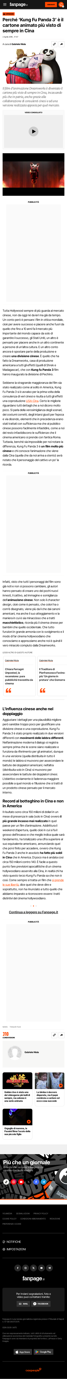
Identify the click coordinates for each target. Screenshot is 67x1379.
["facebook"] (36, 1182)
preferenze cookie (11, 1224)
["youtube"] (21, 1182)
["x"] (29, 1182)
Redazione (55, 1218)
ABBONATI (51, 5)
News (5, 1027)
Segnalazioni (23, 1213)
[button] (61, 44)
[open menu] (3, 4)
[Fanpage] (34, 1278)
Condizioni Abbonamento (33, 1218)
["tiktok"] (6, 1182)
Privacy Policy (41, 1213)
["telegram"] (44, 1182)
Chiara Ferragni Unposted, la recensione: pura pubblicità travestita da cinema (19, 676)
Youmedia (7, 1213)
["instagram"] (14, 1182)
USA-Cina (32, 401)
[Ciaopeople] (33, 1370)
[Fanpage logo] (19, 5)
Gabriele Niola (19, 44)
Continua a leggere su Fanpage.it (33, 912)
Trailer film (15, 1027)
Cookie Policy (9, 1218)
